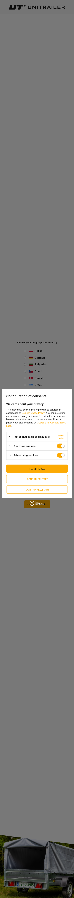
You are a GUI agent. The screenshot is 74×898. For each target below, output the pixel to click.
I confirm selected (37, 479)
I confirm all (37, 468)
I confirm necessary (37, 489)
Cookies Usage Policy (33, 413)
